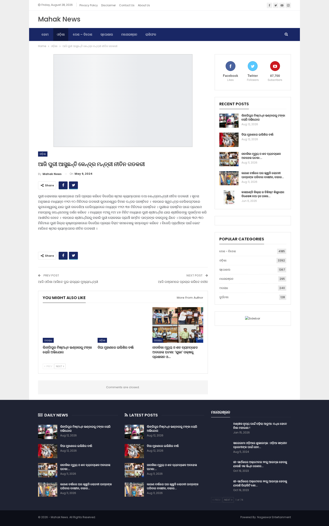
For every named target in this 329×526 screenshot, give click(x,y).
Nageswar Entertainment (274, 517)
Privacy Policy (88, 5)
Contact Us (127, 5)
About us (144, 5)
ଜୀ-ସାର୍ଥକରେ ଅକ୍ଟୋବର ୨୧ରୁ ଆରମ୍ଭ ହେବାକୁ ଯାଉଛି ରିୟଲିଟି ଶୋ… (260, 483)
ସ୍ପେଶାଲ (106, 34)
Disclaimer (108, 5)
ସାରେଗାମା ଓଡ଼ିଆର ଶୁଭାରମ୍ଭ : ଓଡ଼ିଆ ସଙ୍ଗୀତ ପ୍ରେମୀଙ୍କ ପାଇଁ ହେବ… (260, 445)
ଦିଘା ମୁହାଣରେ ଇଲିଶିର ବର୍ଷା (257, 134)
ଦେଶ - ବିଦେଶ (227, 251)
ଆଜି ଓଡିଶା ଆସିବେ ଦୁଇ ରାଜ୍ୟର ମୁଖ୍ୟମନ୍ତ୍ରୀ (68, 281)
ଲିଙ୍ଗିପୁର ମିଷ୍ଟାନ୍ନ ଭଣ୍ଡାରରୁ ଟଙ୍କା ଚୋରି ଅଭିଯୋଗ (263, 117)
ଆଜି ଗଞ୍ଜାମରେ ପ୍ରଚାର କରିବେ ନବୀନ (183, 281)
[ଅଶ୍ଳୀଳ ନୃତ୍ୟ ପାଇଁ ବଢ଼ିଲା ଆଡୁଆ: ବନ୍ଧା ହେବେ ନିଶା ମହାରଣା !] (220, 429)
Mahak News (59, 19)
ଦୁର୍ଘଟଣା (224, 297)
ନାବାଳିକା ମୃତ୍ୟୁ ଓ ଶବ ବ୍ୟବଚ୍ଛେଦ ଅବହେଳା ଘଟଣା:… (261, 156)
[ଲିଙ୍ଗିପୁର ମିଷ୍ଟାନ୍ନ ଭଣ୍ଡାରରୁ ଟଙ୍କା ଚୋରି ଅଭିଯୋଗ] (68, 325)
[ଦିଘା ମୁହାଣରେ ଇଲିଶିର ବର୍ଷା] (123, 325)
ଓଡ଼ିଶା (61, 34)
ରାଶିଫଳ (150, 34)
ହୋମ (45, 34)
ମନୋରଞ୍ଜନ (129, 34)
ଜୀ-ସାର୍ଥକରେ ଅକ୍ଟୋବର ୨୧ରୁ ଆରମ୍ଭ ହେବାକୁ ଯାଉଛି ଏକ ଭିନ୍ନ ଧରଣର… (260, 464)
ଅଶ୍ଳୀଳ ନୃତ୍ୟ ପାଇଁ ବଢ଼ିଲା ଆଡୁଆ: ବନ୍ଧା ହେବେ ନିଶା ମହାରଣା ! (260, 426)
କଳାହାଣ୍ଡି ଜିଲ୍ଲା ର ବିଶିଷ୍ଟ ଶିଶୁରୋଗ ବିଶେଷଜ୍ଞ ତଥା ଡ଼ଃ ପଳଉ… (262, 194)
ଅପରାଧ (48, 340)
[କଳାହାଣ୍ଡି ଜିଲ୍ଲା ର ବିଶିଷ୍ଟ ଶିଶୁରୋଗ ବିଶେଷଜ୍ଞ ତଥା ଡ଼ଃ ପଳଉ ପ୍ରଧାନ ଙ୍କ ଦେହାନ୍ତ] (229, 197)
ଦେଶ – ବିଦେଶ (82, 34)
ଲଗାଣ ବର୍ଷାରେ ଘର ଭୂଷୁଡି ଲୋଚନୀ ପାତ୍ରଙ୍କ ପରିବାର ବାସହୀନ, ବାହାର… (262, 175)
